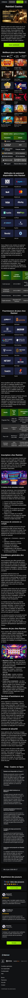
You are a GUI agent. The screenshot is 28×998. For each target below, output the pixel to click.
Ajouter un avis (14, 887)
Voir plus (14, 943)
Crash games (17, 56)
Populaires (3, 56)
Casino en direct (11, 56)
